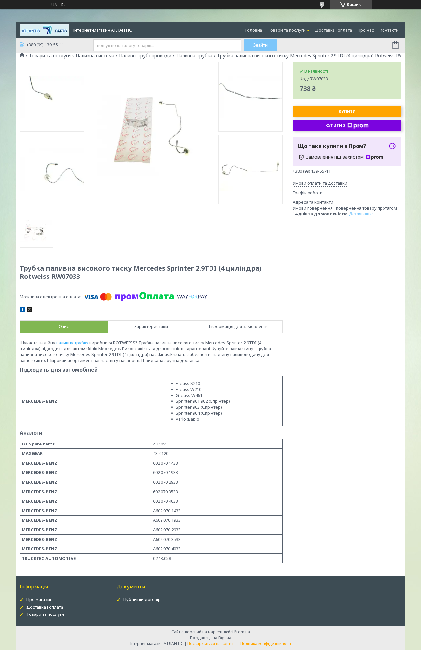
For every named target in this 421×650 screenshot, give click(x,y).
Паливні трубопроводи (145, 56)
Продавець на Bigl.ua (210, 637)
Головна (253, 30)
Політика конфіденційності (265, 643)
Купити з (335, 125)
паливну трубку (72, 343)
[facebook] (22, 310)
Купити (347, 111)
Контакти (389, 30)
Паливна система (95, 56)
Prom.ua (242, 632)
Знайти (260, 45)
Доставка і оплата (333, 30)
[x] (29, 310)
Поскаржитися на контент (211, 643)
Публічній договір (142, 599)
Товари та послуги (287, 30)
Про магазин (39, 599)
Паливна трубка (194, 56)
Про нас (366, 30)
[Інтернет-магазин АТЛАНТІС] (44, 30)
